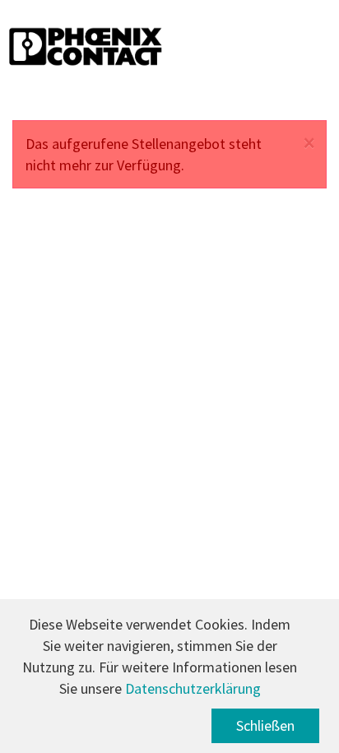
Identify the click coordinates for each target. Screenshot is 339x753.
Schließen (265, 725)
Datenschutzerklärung (193, 688)
